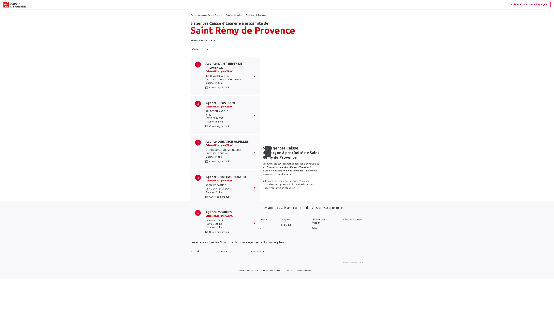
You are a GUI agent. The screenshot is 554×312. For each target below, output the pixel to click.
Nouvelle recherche (201, 40)
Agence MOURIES (218, 212)
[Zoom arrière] (268, 154)
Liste (205, 49)
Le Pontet (286, 225)
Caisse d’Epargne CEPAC (219, 71)
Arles (314, 228)
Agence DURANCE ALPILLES (227, 141)
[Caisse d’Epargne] (5, 5)
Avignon (285, 219)
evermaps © (358, 262)
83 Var (224, 251)
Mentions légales (304, 270)
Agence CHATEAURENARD (225, 177)
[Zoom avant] (268, 149)
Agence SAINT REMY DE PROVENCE (223, 65)
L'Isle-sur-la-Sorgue (352, 219)
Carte (195, 49)
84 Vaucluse (257, 251)
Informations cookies (272, 270)
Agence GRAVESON (220, 103)
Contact (289, 270)
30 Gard (194, 251)
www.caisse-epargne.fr (248, 270)
